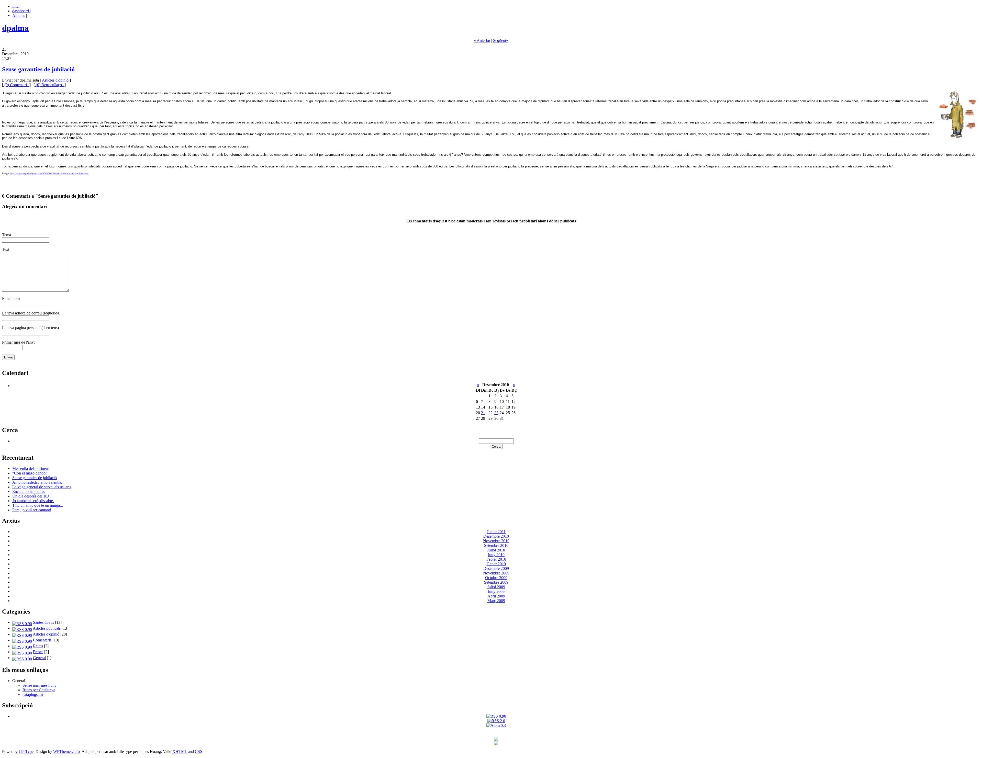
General (39, 657)
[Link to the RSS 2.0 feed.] (496, 721)
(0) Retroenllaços (49, 85)
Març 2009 (496, 600)
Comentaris (42, 640)
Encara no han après (28, 491)
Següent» (500, 40)
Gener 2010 (496, 564)
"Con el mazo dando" (29, 473)
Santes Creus (43, 622)
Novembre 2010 (496, 541)
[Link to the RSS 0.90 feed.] (496, 716)
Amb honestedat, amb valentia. (37, 482)
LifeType (26, 751)
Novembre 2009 (496, 573)
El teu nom (11, 298)
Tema (6, 235)
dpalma (15, 27)
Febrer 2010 (496, 559)
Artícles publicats (47, 628)
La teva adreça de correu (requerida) (31, 313)
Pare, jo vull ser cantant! (31, 510)
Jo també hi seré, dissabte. (33, 501)
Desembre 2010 (496, 536)
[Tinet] (496, 744)
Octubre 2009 (496, 577)
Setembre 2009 (496, 582)
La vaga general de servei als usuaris (41, 487)
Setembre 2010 (496, 545)
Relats (38, 646)
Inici (16, 6)
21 (483, 413)
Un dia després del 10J (30, 496)
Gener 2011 (496, 531)
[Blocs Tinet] (496, 740)
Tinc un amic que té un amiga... (37, 505)
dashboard (21, 11)
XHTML (179, 751)
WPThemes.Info (66, 751)
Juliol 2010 (496, 550)
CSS (198, 751)
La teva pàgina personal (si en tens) (30, 327)
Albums (19, 15)
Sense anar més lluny (40, 685)
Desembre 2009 (496, 568)
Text (5, 249)
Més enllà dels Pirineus (30, 468)
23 (496, 413)
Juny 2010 (496, 554)
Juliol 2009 (496, 587)
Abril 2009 (496, 596)
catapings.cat (33, 694)
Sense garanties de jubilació (38, 69)
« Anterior (482, 40)
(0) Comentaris (16, 85)
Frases (38, 652)
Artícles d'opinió (55, 80)
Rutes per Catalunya (39, 690)
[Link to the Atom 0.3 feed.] (496, 725)
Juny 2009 (496, 591)
